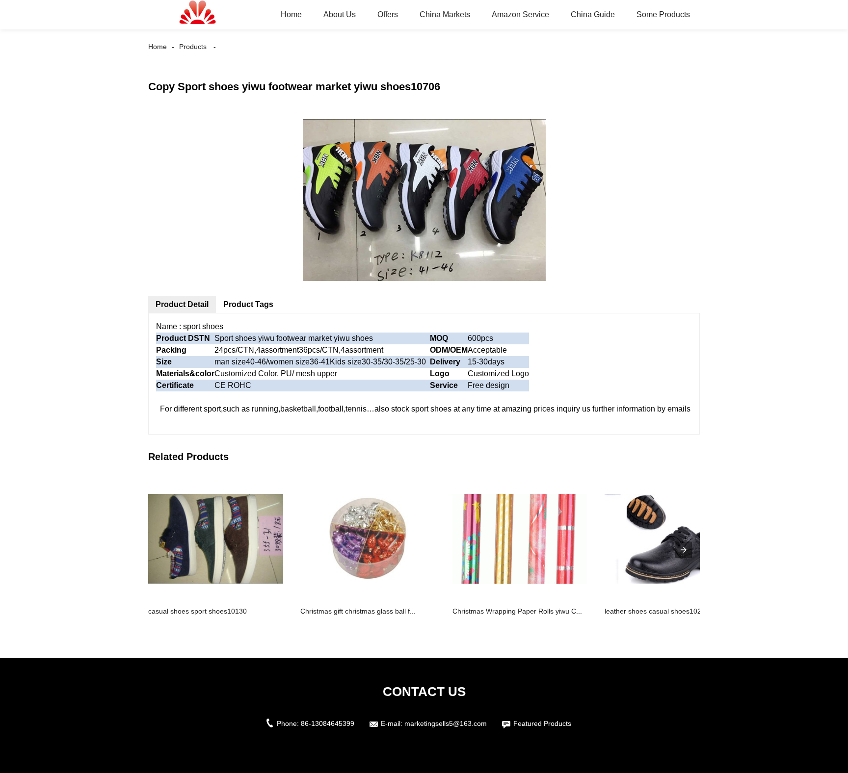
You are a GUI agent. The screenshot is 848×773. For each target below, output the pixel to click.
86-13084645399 (327, 723)
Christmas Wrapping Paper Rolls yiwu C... (517, 611)
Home (291, 14)
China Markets (445, 14)
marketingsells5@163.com (445, 723)
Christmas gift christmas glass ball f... (358, 611)
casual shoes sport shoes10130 (197, 611)
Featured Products (542, 723)
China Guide (593, 14)
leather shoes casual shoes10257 (657, 611)
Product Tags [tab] (248, 304)
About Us (339, 14)
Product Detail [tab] (182, 304)
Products (193, 47)
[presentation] (683, 549)
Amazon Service (520, 14)
